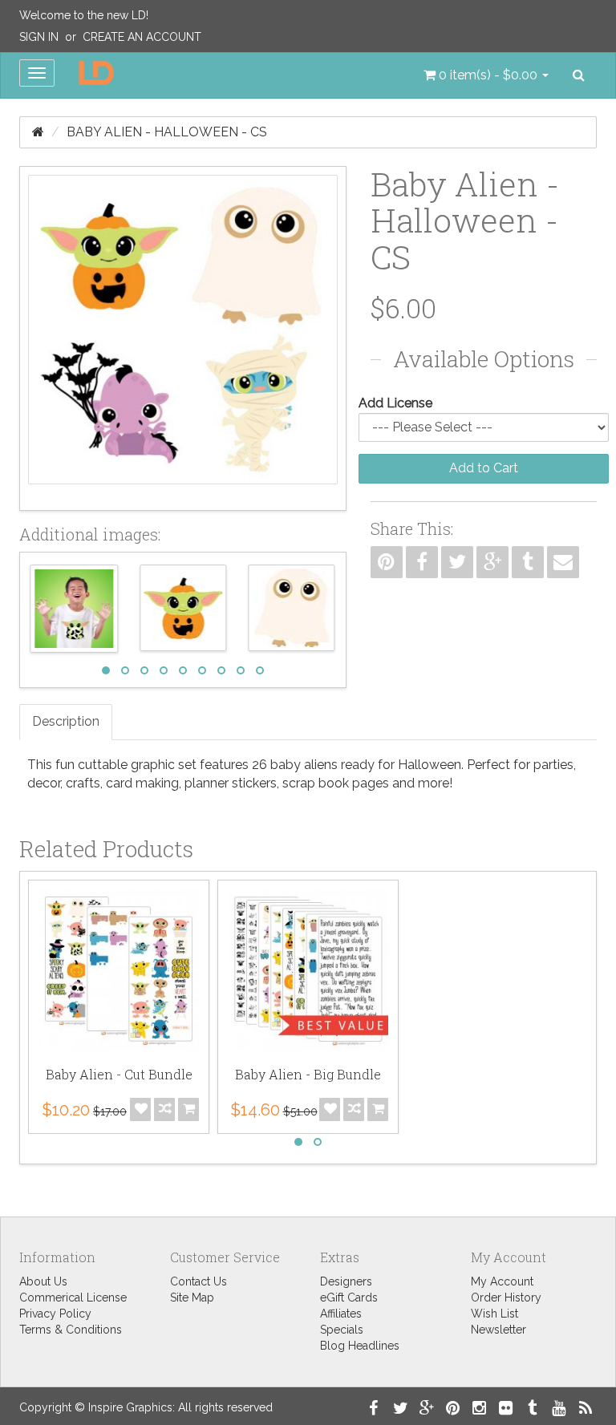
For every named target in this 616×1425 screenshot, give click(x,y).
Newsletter (498, 1329)
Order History (506, 1297)
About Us (43, 1281)
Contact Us (198, 1281)
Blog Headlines (359, 1345)
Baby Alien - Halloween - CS (167, 132)
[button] (486, 75)
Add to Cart (483, 468)
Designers (346, 1281)
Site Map (192, 1297)
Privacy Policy (55, 1313)
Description (65, 721)
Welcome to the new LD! (83, 15)
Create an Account (142, 36)
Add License (395, 403)
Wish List (494, 1313)
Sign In (39, 36)
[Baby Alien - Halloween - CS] (182, 338)
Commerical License (73, 1297)
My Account (502, 1281)
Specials (341, 1329)
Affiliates (341, 1313)
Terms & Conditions (70, 1329)
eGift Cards (349, 1297)
